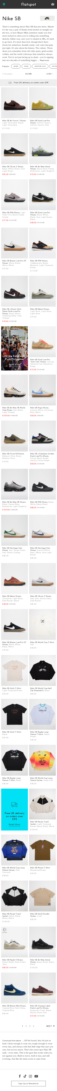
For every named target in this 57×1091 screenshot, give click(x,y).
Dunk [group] (26, 66)
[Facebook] (20, 1076)
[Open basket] (52, 4)
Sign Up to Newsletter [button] (28, 1083)
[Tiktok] (25, 1076)
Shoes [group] (16, 66)
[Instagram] (30, 1076)
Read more (44, 60)
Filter (28, 74)
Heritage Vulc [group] (40, 66)
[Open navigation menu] (4, 4)
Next (49, 1026)
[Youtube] (36, 1076)
